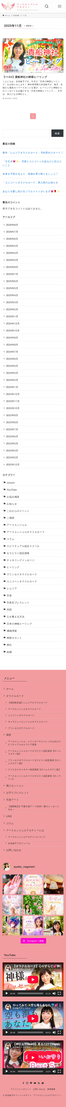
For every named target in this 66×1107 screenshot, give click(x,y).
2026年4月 (12, 252)
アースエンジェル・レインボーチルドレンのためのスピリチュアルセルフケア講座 (34, 743)
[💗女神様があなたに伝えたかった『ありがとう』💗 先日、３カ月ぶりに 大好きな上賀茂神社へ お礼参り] (33, 925)
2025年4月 (12, 295)
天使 (9, 595)
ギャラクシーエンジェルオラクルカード (28, 721)
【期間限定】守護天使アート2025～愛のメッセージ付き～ (33, 808)
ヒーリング (13, 567)
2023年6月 (12, 436)
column (11, 482)
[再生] (6, 993)
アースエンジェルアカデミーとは (25, 830)
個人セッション (15, 785)
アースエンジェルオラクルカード (26, 531)
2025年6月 (12, 281)
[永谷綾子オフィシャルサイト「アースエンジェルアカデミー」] (19, 6)
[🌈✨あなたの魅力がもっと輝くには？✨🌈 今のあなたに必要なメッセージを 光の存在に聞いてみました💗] (12, 905)
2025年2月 (12, 309)
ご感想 (10, 517)
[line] (31, 1083)
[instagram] (27, 1083)
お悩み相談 (13, 496)
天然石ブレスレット (18, 602)
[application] (33, 979)
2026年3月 (12, 260)
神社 (9, 644)
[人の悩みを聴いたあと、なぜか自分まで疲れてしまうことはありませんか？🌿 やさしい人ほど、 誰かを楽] (33, 905)
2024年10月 (13, 330)
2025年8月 (12, 267)
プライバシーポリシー (21, 1089)
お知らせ (12, 503)
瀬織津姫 (12, 630)
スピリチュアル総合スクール (23, 546)
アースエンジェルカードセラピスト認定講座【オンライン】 (34, 777)
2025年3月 (12, 302)
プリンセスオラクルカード (22, 574)
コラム (10, 539)
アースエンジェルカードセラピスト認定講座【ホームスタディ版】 (34, 752)
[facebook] (23, 1083)
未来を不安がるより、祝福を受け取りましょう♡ (30, 173)
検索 (57, 133)
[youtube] (34, 1083)
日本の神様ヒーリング (19, 623)
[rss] (38, 1083)
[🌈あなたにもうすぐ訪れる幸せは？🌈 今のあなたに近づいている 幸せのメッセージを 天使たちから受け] (53, 905)
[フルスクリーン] (59, 993)
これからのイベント (18, 510)
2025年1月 (12, 316)
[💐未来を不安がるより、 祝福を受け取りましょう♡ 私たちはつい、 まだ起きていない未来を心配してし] (12, 884)
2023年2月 (12, 457)
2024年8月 (12, 344)
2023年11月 (13, 401)
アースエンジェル (17, 524)
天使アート (12, 799)
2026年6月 (12, 238)
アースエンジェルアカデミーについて (26, 836)
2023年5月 (12, 443)
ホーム (10, 688)
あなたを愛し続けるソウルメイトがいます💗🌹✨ (31, 191)
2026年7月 (12, 231)
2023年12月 (13, 394)
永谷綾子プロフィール (19, 843)
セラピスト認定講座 (18, 553)
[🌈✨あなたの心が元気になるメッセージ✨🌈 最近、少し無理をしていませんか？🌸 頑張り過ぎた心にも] (33, 884)
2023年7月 (12, 429)
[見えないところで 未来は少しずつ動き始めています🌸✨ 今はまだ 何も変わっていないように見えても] (12, 925)
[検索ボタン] (46, 6)
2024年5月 (12, 365)
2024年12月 (13, 323)
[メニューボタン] (59, 6)
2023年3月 (12, 450)
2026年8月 (12, 224)
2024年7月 (12, 351)
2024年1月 (12, 387)
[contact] (42, 1083)
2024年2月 (12, 380)
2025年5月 (12, 288)
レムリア (12, 588)
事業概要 (51, 1089)
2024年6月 (12, 358)
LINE (9, 816)
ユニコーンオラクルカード (22, 581)
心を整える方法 (15, 616)
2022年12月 (13, 464)
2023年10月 (13, 408)
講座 (8, 734)
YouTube (12, 489)
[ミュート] (54, 993)
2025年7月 (12, 274)
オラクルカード (15, 695)
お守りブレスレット (17, 792)
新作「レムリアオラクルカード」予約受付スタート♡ (33, 152)
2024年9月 (12, 337)
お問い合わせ (13, 850)
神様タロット (14, 637)
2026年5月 (12, 245)
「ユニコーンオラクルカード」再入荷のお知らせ (30, 182)
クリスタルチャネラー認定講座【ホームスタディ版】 (34, 769)
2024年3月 (12, 372)
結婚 (9, 651)
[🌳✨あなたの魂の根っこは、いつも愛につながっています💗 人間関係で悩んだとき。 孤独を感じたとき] (53, 884)
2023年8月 (12, 422)
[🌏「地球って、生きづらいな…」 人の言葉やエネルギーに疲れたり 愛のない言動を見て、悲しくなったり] (53, 925)
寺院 (9, 609)
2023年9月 (12, 415)
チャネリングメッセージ (20, 560)
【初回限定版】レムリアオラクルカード (28, 702)
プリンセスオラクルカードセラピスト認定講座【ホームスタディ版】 (34, 762)
